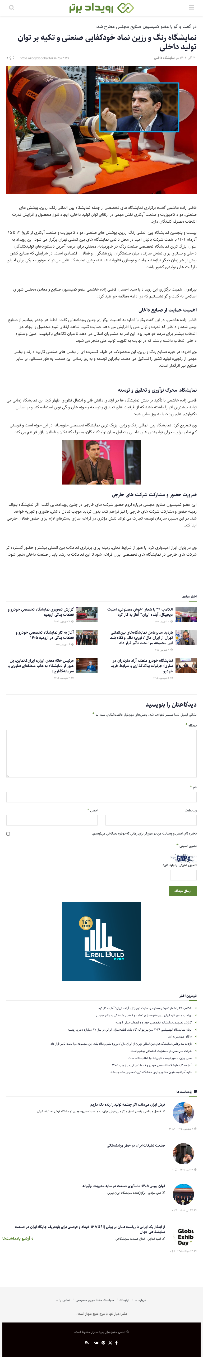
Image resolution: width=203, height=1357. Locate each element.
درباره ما (140, 1300)
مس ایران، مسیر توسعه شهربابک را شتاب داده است (160, 1058)
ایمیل (92, 810)
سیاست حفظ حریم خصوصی (95, 1300)
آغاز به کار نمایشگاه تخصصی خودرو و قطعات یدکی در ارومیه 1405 (45, 635)
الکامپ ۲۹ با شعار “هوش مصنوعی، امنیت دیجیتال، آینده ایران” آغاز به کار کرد (140, 612)
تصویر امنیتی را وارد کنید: (179, 865)
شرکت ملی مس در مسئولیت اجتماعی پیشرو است (161, 1050)
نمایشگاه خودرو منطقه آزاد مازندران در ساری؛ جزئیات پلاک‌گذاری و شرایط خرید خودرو (142, 666)
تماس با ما (63, 1300)
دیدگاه (191, 725)
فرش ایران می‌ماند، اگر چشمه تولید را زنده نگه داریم (127, 1105)
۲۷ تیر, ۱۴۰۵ (187, 1210)
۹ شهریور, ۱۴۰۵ (162, 621)
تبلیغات (124, 1300)
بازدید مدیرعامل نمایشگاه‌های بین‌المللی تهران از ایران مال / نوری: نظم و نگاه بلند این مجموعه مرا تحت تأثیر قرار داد (141, 637)
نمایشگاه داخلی (164, 57)
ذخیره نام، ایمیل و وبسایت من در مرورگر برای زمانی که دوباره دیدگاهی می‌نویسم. (144, 833)
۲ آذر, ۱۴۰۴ (187, 57)
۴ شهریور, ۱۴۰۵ (62, 678)
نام (193, 787)
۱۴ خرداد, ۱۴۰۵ (185, 1251)
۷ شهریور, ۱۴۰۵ (62, 621)
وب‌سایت (191, 810)
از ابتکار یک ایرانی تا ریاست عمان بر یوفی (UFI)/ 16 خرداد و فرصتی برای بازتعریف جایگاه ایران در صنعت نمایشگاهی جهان (90, 1229)
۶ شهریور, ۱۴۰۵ (162, 650)
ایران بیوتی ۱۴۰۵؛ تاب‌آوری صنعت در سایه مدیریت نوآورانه (123, 1186)
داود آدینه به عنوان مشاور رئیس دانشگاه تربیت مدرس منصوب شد (151, 1072)
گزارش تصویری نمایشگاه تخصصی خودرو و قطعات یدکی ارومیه (41, 612)
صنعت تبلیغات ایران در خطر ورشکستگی (136, 1145)
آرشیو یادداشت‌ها (16, 1238)
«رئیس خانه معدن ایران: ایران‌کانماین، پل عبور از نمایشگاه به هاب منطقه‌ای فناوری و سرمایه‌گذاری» (41, 666)
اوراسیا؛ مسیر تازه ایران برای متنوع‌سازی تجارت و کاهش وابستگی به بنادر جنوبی (144, 1015)
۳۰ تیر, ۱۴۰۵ (187, 1170)
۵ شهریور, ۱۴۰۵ (161, 678)
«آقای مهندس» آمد (180, 1036)
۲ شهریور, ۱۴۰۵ (185, 1129)
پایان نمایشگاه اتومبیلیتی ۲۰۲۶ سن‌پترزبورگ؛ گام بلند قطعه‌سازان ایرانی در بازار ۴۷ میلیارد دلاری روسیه (130, 1029)
